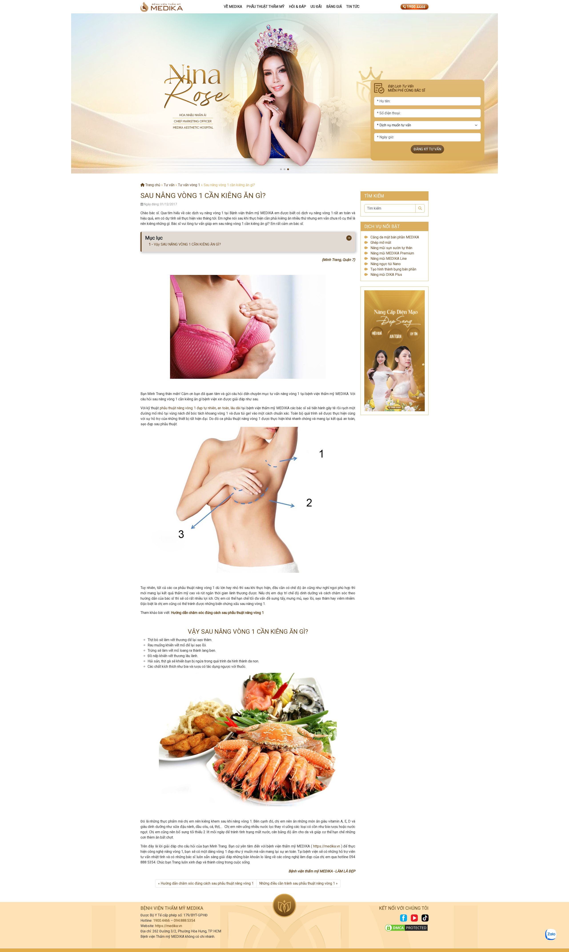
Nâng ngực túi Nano (386, 264)
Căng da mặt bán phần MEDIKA (395, 237)
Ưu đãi (316, 6)
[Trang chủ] (161, 6)
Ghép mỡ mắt (381, 242)
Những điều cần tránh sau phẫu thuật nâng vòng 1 (297, 883)
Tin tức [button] (352, 6)
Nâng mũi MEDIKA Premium (392, 253)
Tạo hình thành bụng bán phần (393, 269)
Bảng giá (334, 6)
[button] (281, 169)
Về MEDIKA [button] (233, 6)
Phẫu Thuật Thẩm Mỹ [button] (265, 6)
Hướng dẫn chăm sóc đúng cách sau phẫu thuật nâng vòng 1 (217, 613)
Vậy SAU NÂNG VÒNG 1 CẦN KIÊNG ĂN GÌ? (187, 244)
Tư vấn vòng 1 (189, 185)
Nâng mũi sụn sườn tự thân (391, 248)
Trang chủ (152, 185)
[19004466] (414, 6)
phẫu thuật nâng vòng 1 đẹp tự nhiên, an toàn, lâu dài (200, 408)
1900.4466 (161, 920)
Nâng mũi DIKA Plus (386, 274)
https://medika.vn (326, 846)
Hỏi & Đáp (297, 6)
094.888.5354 (184, 920)
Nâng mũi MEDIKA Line (389, 258)
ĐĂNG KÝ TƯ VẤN (427, 149)
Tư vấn (169, 185)
